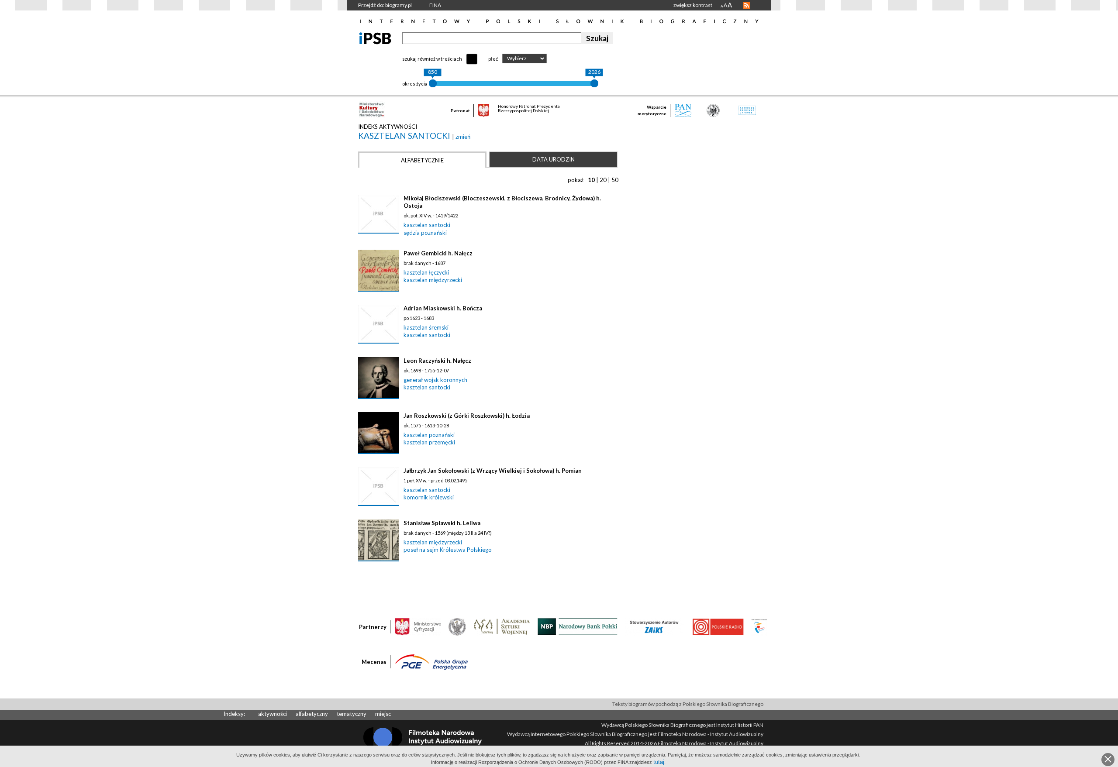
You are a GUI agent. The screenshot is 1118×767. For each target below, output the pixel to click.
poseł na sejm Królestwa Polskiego (448, 549)
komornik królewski (429, 497)
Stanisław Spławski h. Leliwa (442, 522)
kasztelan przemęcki (429, 442)
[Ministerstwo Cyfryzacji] (418, 626)
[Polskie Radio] (718, 626)
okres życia (415, 83)
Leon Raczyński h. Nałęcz (437, 360)
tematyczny (351, 713)
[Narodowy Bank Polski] (578, 626)
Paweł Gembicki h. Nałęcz (438, 253)
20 (603, 179)
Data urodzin (553, 159)
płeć (493, 59)
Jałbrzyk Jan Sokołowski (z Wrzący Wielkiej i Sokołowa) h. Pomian (493, 470)
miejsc (383, 713)
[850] (433, 83)
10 (591, 179)
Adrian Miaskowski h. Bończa (443, 308)
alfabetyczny (312, 713)
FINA (435, 5)
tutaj (658, 762)
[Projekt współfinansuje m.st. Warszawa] (759, 626)
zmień (462, 136)
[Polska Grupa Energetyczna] (431, 661)
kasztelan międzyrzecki (433, 279)
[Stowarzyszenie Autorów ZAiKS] (654, 626)
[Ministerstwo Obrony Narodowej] (457, 626)
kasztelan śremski (426, 327)
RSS (746, 5)
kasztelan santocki (405, 136)
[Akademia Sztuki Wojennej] (501, 626)
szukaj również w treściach (432, 59)
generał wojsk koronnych (435, 379)
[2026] (594, 83)
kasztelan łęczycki (426, 272)
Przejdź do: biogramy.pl (385, 5)
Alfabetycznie (422, 160)
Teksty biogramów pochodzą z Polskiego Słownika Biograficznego (687, 704)
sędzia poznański (425, 232)
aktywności (272, 713)
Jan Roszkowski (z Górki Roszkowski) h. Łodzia (467, 415)
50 (614, 179)
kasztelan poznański (429, 434)
